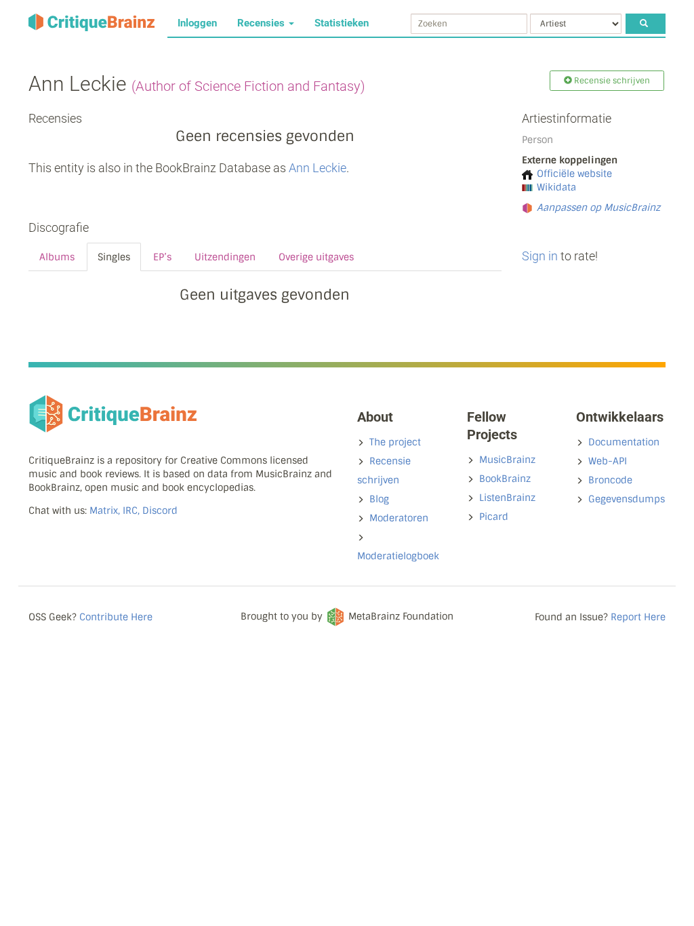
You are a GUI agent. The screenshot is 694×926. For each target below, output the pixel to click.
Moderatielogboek (398, 556)
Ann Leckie (317, 168)
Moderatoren (398, 518)
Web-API (607, 461)
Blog (379, 499)
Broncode (610, 480)
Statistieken (341, 23)
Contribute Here (115, 617)
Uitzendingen (225, 257)
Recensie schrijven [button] (611, 80)
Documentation (623, 442)
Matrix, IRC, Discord (133, 510)
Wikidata (556, 187)
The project (395, 442)
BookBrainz (505, 478)
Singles (114, 257)
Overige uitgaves (316, 257)
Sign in (540, 256)
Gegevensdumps (626, 499)
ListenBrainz (507, 497)
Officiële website (574, 173)
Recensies (262, 23)
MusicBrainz (507, 460)
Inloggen (197, 23)
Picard (493, 516)
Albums (57, 257)
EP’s (162, 257)
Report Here (638, 617)
